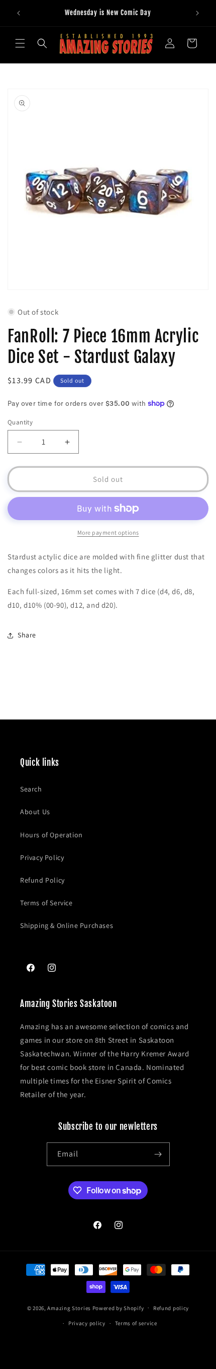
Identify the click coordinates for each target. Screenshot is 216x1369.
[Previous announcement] (19, 13)
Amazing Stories (69, 1307)
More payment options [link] (108, 532)
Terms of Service (46, 902)
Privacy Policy (42, 857)
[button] (20, 43)
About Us (35, 811)
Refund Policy (42, 880)
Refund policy (171, 1308)
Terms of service (136, 1323)
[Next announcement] (197, 13)
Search (31, 789)
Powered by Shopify (118, 1307)
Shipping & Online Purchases (66, 925)
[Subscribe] (158, 1154)
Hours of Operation (51, 834)
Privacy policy (86, 1323)
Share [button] (27, 634)
